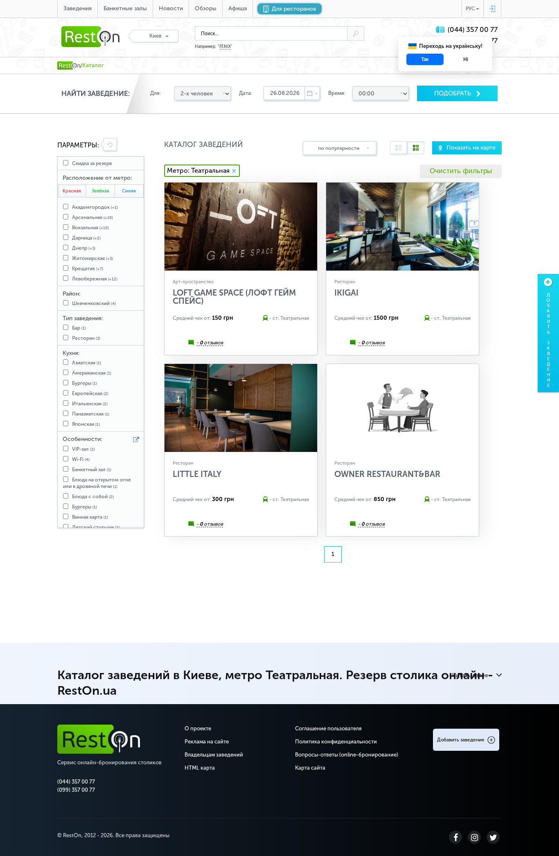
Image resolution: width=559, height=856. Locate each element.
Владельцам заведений (214, 755)
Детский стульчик (96, 527)
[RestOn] (68, 65)
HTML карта (200, 768)
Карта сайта (310, 768)
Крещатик (87, 268)
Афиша (237, 8)
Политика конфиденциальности (336, 742)
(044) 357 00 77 (473, 29)
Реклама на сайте (207, 742)
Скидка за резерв (92, 163)
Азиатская (86, 363)
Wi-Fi (81, 459)
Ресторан (86, 338)
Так (425, 59)
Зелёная (100, 191)
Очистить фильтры (461, 171)
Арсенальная (92, 217)
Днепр (83, 248)
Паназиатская (90, 414)
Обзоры (205, 8)
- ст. (274, 318)
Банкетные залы (125, 8)
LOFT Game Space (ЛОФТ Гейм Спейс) (234, 297)
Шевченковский (94, 303)
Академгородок (95, 207)
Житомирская (92, 258)
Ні (465, 59)
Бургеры (84, 383)
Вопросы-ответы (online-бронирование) (346, 755)
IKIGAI (346, 293)
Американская (91, 373)
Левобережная (94, 279)
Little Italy (197, 474)
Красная (72, 191)
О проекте (198, 728)
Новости (171, 8)
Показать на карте (471, 147)
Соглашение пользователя (328, 728)
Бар (79, 328)
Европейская (90, 393)
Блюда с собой (93, 496)
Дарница (86, 238)
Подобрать (453, 93)
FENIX (225, 46)
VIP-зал (83, 449)
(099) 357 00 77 (76, 790)
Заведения (77, 8)
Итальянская (90, 404)
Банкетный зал (91, 469)
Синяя (129, 191)
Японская (86, 424)
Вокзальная (90, 227)
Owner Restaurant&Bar (387, 474)
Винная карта (90, 517)
